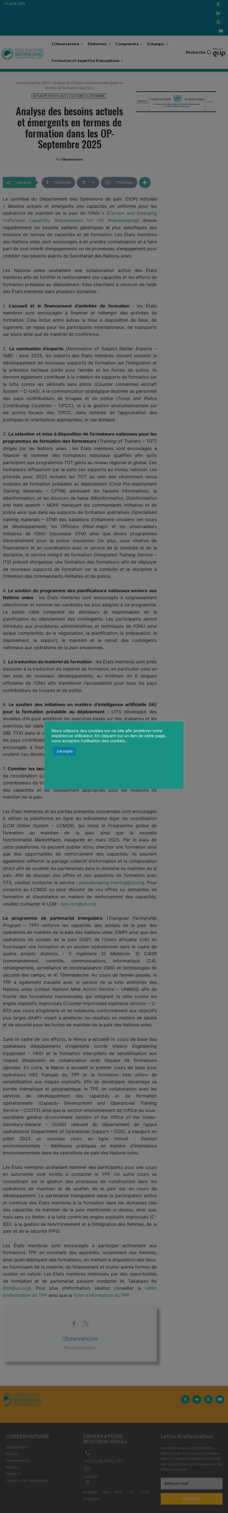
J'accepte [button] (64, 751)
